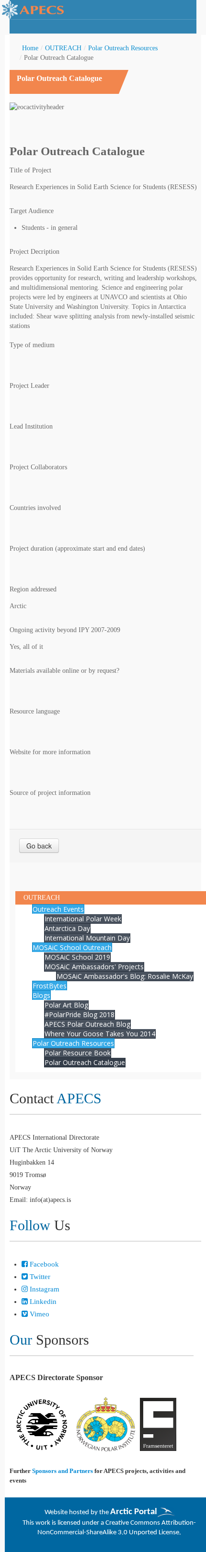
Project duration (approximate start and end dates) (77, 548)
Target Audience (32, 211)
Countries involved (35, 507)
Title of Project (30, 170)
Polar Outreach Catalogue (85, 1062)
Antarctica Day (67, 928)
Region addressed (33, 589)
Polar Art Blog (66, 1004)
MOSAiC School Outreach (72, 947)
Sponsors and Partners (62, 1470)
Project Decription (34, 251)
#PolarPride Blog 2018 (79, 1014)
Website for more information (50, 752)
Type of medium (32, 345)
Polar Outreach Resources (123, 48)
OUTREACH (63, 48)
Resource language (35, 711)
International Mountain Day (87, 937)
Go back (39, 845)
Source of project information (50, 792)
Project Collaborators (38, 467)
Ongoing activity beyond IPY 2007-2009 (65, 630)
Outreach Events (58, 909)
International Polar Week (83, 918)
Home (30, 48)
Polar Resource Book (78, 1052)
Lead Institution (31, 426)
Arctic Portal (133, 1512)
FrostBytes (50, 985)
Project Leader (29, 385)
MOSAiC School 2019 (77, 957)
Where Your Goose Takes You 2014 (100, 1033)
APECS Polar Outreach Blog (87, 1024)
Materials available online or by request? (64, 670)
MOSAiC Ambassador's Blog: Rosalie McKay (125, 976)
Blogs (41, 995)
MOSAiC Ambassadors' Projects (94, 966)
